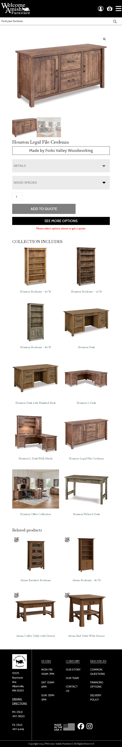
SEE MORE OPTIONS (61, 221)
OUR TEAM (72, 678)
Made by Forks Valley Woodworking (61, 150)
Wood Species (25, 182)
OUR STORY (73, 669)
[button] (104, 39)
